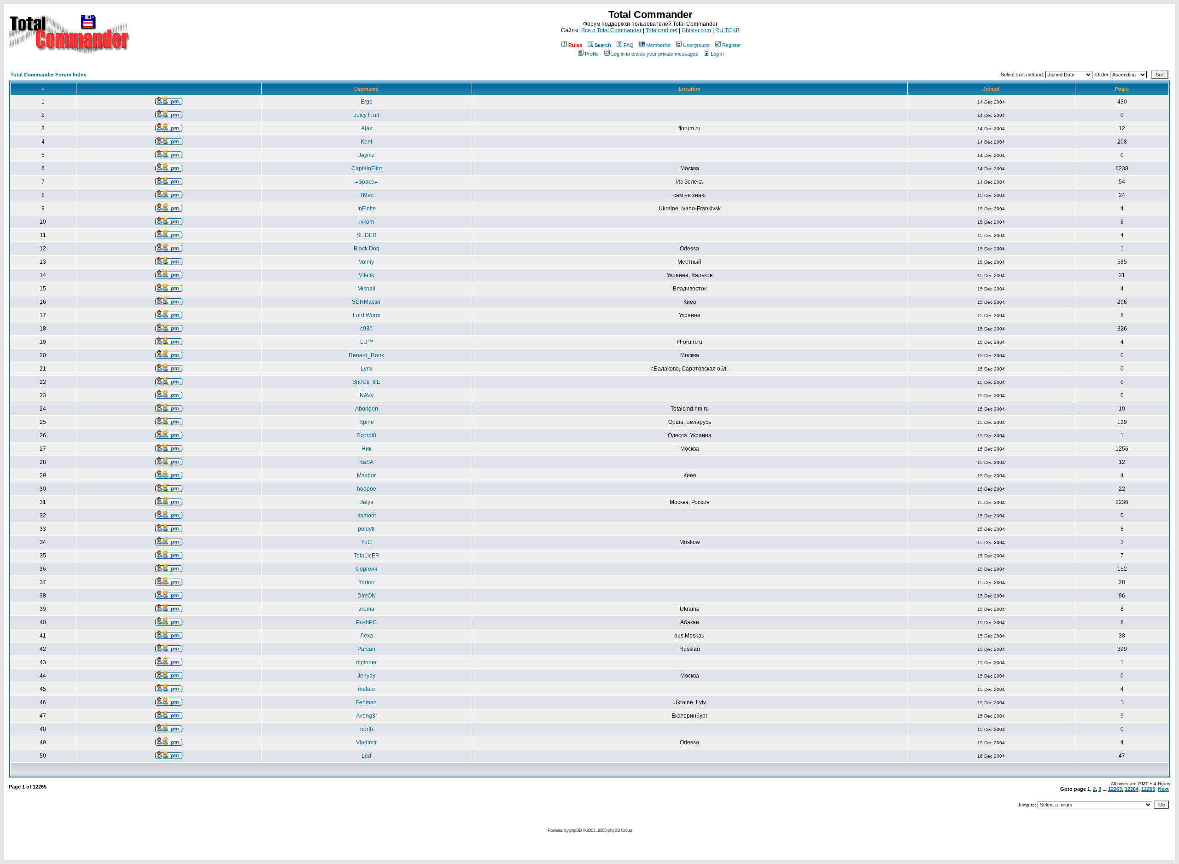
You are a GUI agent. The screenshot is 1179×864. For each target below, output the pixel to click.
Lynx (367, 368)
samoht (366, 515)
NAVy (367, 395)
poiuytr (366, 529)
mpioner (366, 662)
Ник (366, 449)
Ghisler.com (696, 30)
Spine (366, 422)
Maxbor (366, 475)
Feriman (366, 702)
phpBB (575, 830)
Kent (366, 142)
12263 (1115, 789)
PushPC (366, 622)
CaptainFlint (366, 168)
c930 (366, 328)
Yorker (366, 582)
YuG (366, 542)
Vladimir (366, 742)
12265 (1148, 789)
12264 (1131, 789)
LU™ (366, 342)
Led (366, 756)
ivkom (366, 222)
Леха (366, 635)
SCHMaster (366, 302)
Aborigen (366, 409)
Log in (717, 54)
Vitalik (366, 275)
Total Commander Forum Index (48, 74)
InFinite (366, 208)
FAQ (629, 45)
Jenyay (366, 676)
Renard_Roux (366, 355)
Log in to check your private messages (654, 54)
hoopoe (366, 489)
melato (366, 689)
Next (1163, 789)
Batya (366, 502)
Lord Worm (366, 315)
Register (731, 45)
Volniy (366, 262)
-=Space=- (366, 182)
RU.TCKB (727, 30)
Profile (592, 54)
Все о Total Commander (611, 30)
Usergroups (696, 45)
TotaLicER (366, 555)
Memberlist (658, 45)
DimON (366, 595)
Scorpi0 (366, 435)
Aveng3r (366, 716)
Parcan (366, 649)
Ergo (367, 102)
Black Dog (366, 248)
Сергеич (366, 569)
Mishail (366, 288)
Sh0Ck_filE (366, 382)
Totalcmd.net (661, 30)
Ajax (366, 128)
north (366, 729)
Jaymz (366, 155)
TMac (367, 195)
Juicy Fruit (366, 115)
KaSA (366, 462)
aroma (366, 609)
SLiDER (366, 235)
